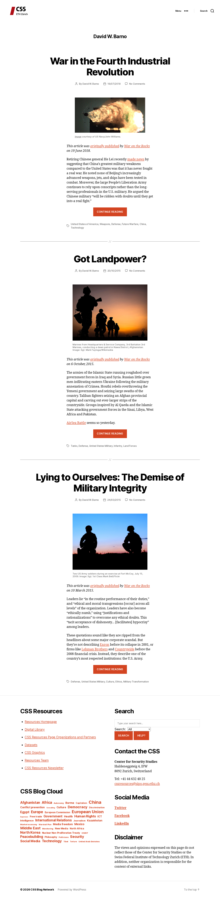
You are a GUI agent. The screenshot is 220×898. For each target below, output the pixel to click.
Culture (110, 681)
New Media (61, 828)
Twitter (120, 808)
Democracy (78, 807)
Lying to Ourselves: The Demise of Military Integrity (110, 482)
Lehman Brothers (95, 649)
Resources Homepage (41, 722)
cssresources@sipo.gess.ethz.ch (137, 784)
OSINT (85, 833)
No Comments (137, 83)
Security (77, 837)
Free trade (36, 816)
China (143, 224)
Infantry (118, 445)
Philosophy (51, 837)
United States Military (101, 445)
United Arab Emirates (89, 841)
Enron (104, 645)
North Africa (77, 828)
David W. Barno (90, 83)
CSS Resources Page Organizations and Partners (60, 737)
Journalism (79, 820)
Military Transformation (136, 681)
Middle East (30, 828)
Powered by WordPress (72, 889)
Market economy (28, 824)
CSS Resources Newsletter (44, 768)
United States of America (84, 224)
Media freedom (63, 824)
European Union (88, 811)
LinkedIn (121, 824)
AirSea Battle (76, 423)
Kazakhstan (94, 820)
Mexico (79, 824)
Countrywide (124, 649)
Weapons (105, 224)
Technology (77, 227)
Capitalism (81, 803)
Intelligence (27, 820)
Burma (69, 802)
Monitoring (47, 828)
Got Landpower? (110, 259)
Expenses (24, 817)
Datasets (31, 745)
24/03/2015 (114, 499)
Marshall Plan (45, 824)
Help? (141, 735)
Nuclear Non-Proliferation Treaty (61, 832)
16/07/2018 (113, 83)
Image (78, 136)
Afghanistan (30, 802)
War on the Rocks (137, 146)
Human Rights (85, 816)
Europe (37, 812)
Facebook (122, 816)
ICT (99, 816)
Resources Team (37, 760)
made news (135, 159)
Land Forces (130, 445)
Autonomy (59, 803)
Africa (47, 802)
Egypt (24, 812)
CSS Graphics (35, 752)
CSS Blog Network (42, 889)
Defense (116, 224)
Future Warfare (130, 224)
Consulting (50, 808)
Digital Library (35, 729)
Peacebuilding (31, 837)
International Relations (53, 820)
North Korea (30, 832)
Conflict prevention (32, 807)
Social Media (30, 841)
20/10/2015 (114, 270)
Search (123, 735)
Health (68, 816)
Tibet (65, 841)
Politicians (63, 837)
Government (53, 816)
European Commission (57, 812)
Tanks (74, 445)
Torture (73, 841)
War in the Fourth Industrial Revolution (110, 66)
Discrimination (97, 807)
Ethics (118, 681)
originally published (104, 146)
